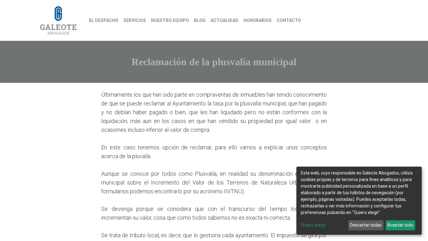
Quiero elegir (313, 225)
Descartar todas (366, 225)
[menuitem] (103, 20)
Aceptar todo (400, 225)
